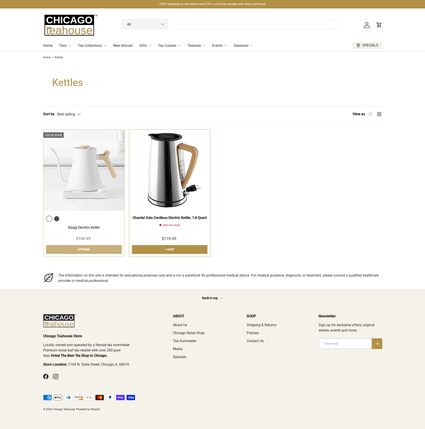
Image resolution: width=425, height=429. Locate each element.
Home (47, 45)
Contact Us (255, 341)
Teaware (194, 45)
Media (178, 349)
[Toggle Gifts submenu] (150, 45)
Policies (253, 333)
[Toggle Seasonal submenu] (251, 45)
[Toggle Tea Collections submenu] (105, 45)
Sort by (48, 114)
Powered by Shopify (88, 409)
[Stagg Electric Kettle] (83, 170)
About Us (180, 325)
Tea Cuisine (167, 45)
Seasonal (241, 45)
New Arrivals (123, 45)
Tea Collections (90, 45)
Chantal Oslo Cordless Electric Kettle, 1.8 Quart (170, 218)
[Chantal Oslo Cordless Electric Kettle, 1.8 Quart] (169, 170)
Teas (63, 45)
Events (217, 45)
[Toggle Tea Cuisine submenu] (179, 45)
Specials (179, 357)
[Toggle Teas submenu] (69, 45)
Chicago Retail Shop (189, 333)
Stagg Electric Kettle (84, 227)
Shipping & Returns (261, 325)
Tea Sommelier (184, 341)
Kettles (59, 57)
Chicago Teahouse (64, 409)
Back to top (210, 298)
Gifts (143, 45)
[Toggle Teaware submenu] (204, 45)
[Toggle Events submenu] (225, 45)
